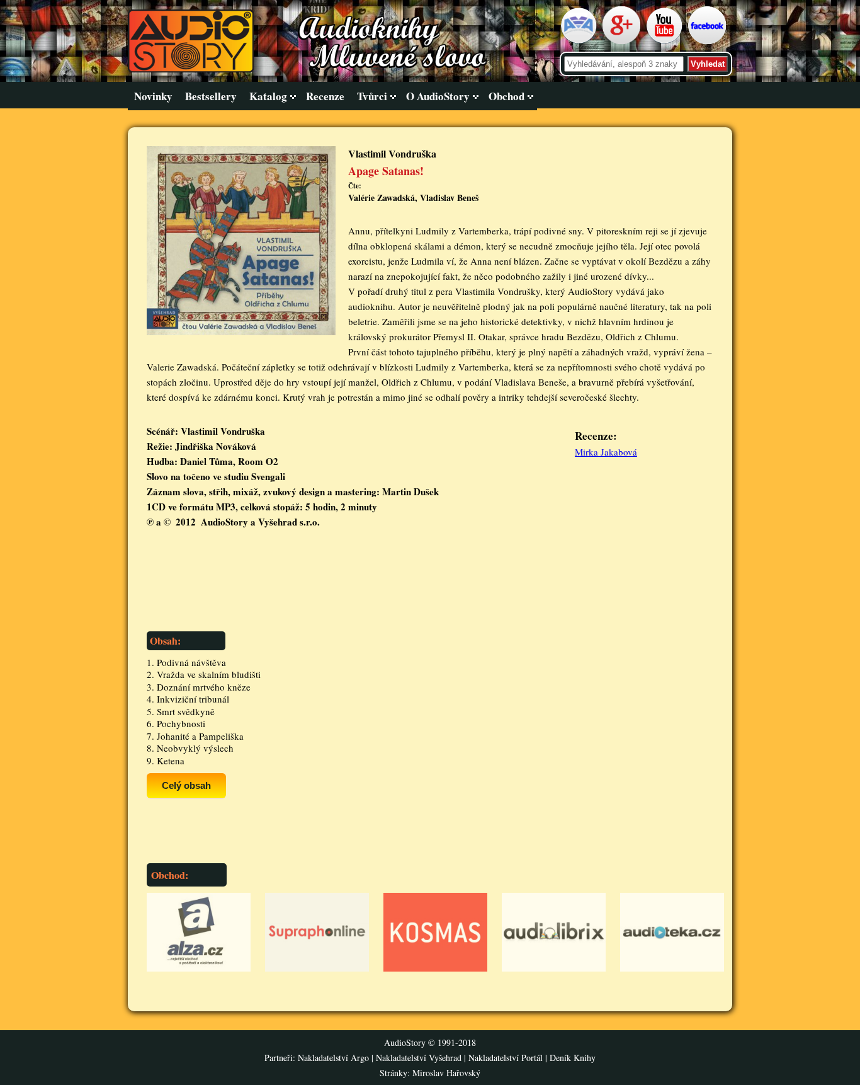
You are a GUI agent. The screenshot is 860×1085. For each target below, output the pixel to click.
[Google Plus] (623, 41)
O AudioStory (438, 96)
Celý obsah (186, 785)
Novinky (153, 96)
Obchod (506, 96)
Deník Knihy (573, 1058)
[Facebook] (708, 41)
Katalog (268, 96)
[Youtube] (665, 41)
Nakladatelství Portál (505, 1058)
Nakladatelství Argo (333, 1058)
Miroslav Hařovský (446, 1073)
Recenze (325, 96)
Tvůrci (372, 96)
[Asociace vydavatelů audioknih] (580, 41)
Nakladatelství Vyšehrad (420, 1058)
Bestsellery (211, 96)
